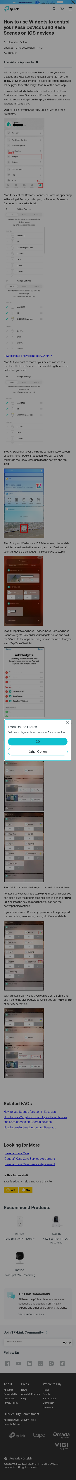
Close (67, 722)
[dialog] (38, 740)
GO (38, 741)
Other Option (38, 751)
